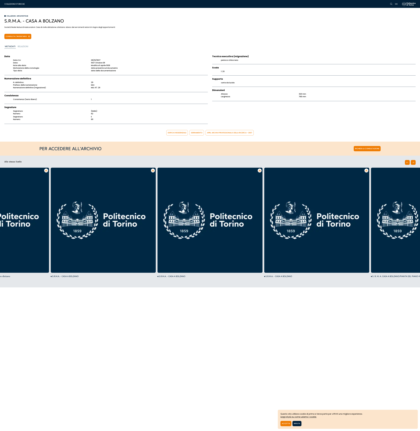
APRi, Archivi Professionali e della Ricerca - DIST (229, 132)
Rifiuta (297, 423)
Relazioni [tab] (23, 46)
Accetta (286, 423)
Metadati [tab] (10, 46)
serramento (196, 132)
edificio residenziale (177, 132)
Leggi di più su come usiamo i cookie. (298, 416)
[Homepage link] (409, 4)
